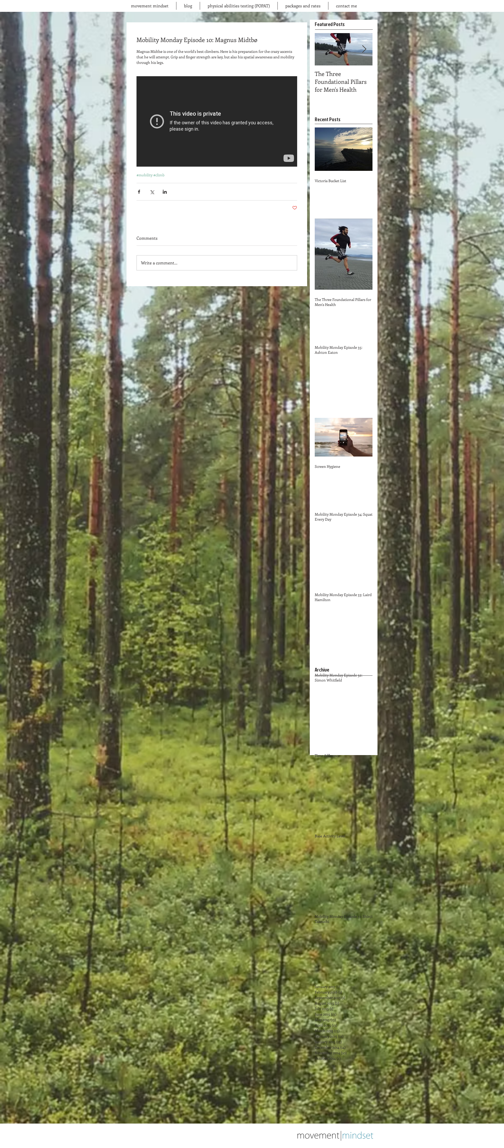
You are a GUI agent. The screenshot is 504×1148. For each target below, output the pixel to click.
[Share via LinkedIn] (164, 191)
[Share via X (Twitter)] (151, 191)
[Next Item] (364, 49)
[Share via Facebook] (138, 191)
